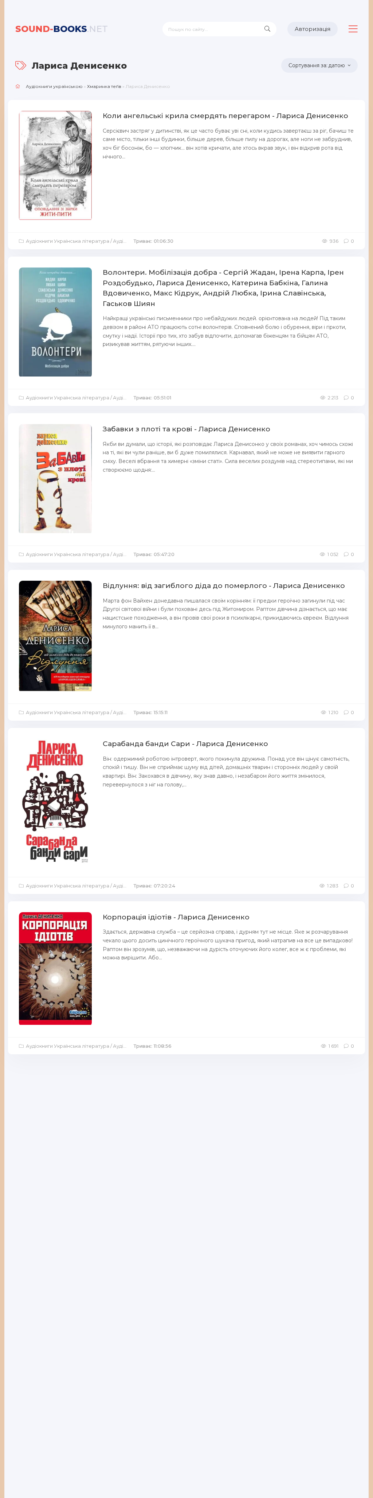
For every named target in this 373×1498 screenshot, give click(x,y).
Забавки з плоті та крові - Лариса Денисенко (186, 429)
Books (61, 29)
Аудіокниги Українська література (67, 241)
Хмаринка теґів (104, 86)
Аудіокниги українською (54, 86)
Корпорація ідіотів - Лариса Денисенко (176, 917)
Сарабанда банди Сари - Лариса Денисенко (185, 744)
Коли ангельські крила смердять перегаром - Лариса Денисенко (225, 116)
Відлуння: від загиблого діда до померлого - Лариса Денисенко (224, 585)
